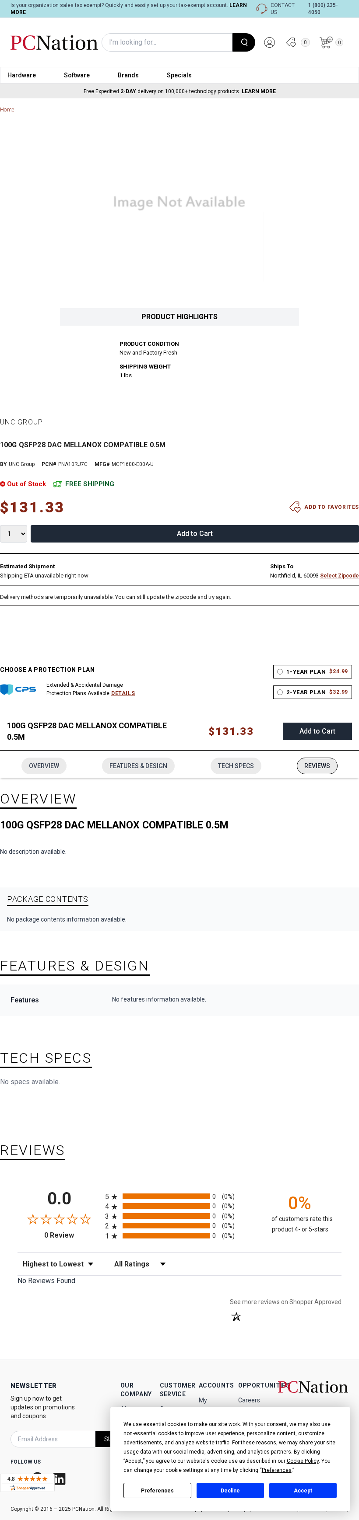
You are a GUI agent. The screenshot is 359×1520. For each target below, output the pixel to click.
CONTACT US (283, 8)
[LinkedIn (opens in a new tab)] (60, 1478)
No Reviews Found (46, 1281)
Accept (303, 1491)
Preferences (157, 1491)
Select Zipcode (339, 576)
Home (7, 109)
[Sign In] (270, 42)
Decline (230, 1491)
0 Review (72, 1235)
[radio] (179, 1196)
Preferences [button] (277, 1470)
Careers (249, 1400)
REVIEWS (317, 765)
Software (77, 75)
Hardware (21, 75)
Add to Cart (195, 533)
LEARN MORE (259, 91)
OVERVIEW (44, 765)
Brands (128, 75)
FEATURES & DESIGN (138, 765)
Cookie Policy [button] (303, 1461)
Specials (179, 75)
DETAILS (123, 693)
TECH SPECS (236, 765)
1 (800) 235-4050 (323, 8)
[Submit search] (243, 42)
